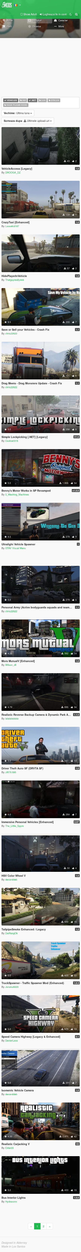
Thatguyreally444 (14, 280)
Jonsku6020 (11, 987)
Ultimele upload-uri (27, 121)
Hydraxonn (11, 1201)
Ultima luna (17, 113)
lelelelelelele (11, 718)
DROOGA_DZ (13, 172)
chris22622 (11, 333)
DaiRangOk (11, 933)
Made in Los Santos (13, 1246)
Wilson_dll (10, 665)
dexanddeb (11, 879)
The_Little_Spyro (14, 826)
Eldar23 (9, 1148)
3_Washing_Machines (17, 494)
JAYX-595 (10, 772)
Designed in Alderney (14, 1242)
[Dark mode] (70, 14)
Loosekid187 (12, 226)
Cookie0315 (11, 441)
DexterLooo (11, 1040)
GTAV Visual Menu (15, 548)
